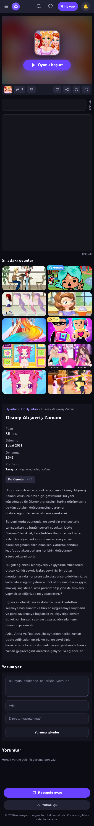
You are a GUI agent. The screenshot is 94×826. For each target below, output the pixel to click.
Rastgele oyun (50, 793)
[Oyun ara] (39, 6)
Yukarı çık (49, 805)
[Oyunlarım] (50, 6)
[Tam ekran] (86, 89)
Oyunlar (11, 409)
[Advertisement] (47, 104)
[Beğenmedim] (31, 89)
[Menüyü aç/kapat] (6, 6)
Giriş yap (68, 6)
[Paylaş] (67, 89)
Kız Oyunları (29, 409)
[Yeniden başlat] (76, 89)
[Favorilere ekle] (57, 89)
